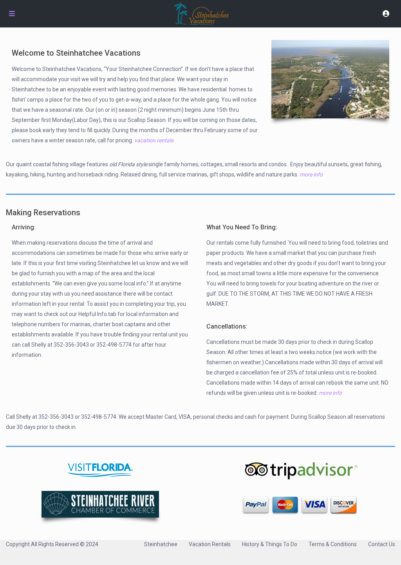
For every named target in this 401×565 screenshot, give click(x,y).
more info (311, 174)
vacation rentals (153, 140)
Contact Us (381, 544)
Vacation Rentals (210, 544)
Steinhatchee (160, 544)
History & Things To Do (269, 544)
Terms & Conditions (333, 544)
